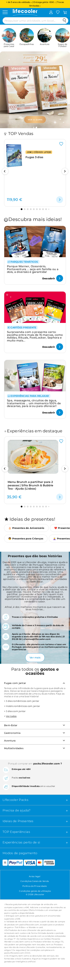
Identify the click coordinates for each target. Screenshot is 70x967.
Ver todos (11, 716)
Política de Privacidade (34, 886)
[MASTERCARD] (40, 863)
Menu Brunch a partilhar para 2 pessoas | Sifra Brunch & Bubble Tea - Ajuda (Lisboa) (30, 485)
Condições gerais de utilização (35, 891)
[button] (33, 127)
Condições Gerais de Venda (34, 881)
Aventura (9, 740)
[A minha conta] (51, 12)
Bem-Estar (10, 725)
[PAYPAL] (15, 863)
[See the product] (59, 199)
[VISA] (30, 863)
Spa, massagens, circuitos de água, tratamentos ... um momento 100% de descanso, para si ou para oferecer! (34, 403)
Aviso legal (34, 876)
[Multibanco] (4, 863)
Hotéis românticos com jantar (23, 706)
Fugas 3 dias (34, 157)
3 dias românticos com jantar (22, 701)
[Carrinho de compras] (65, 12)
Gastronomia (12, 732)
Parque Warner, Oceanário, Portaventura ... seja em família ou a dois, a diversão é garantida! (32, 269)
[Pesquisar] (65, 21)
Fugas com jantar (15, 683)
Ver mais (35, 657)
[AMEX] (49, 863)
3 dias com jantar (15, 711)
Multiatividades (13, 748)
